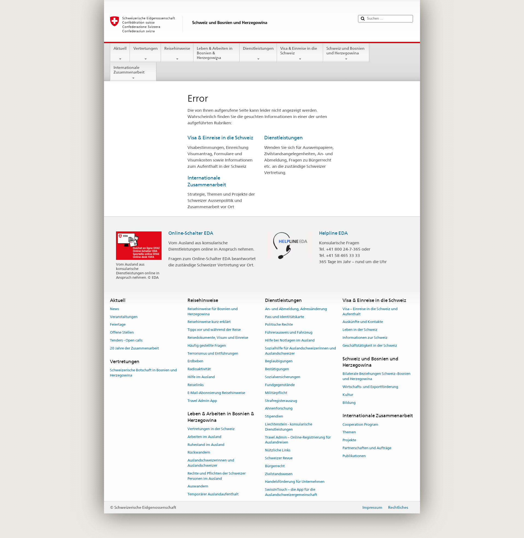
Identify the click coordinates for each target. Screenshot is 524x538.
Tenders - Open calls (126, 340)
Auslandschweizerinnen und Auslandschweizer (210, 463)
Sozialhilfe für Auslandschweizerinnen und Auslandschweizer (300, 350)
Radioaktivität (199, 369)
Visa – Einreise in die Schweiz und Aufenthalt (370, 311)
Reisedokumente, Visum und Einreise (217, 338)
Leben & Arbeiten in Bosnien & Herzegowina (215, 53)
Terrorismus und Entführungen (212, 353)
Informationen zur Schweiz (365, 338)
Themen (349, 432)
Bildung (349, 403)
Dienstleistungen (258, 48)
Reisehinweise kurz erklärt (209, 322)
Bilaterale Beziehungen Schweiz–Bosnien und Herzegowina (376, 376)
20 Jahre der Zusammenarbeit (134, 348)
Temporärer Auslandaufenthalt (213, 494)
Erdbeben (195, 361)
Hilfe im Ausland (201, 377)
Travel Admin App (202, 401)
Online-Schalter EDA (190, 233)
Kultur (348, 395)
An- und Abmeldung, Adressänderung (296, 309)
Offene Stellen (122, 332)
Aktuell (120, 48)
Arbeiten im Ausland (204, 437)
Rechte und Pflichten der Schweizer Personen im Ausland (216, 476)
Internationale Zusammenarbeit (129, 69)
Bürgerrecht (275, 466)
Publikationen (354, 456)
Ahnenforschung (279, 409)
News (114, 309)
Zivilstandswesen (279, 474)
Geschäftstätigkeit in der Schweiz (370, 345)
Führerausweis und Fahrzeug (288, 332)
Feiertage (118, 325)
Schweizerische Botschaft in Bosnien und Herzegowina (143, 372)
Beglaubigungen (279, 361)
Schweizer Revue (279, 458)
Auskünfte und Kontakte (363, 322)
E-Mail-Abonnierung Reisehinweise (216, 393)
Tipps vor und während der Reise (214, 330)
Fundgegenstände (280, 385)
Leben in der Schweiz (360, 330)
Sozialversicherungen (282, 377)
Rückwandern (198, 453)
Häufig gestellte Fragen (206, 345)
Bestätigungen (277, 369)
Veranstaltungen (124, 317)
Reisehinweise (177, 48)
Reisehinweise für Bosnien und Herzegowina (212, 311)
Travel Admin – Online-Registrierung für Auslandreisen (298, 440)
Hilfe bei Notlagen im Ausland (290, 340)
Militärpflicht (276, 393)
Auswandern (197, 486)
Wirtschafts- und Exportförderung (370, 387)
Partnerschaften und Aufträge (367, 448)
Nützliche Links (277, 450)
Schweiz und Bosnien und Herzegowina (345, 50)
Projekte (349, 440)
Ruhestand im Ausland (205, 445)
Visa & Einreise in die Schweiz (298, 50)
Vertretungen (145, 48)
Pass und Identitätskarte (284, 317)
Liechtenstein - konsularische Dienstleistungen (288, 426)
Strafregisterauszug (281, 401)
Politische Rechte (279, 325)
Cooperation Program (360, 424)
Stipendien (274, 416)
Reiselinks (195, 385)
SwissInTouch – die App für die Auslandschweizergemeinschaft (291, 492)
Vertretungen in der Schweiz (211, 429)
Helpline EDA (333, 233)
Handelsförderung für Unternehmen (294, 482)
